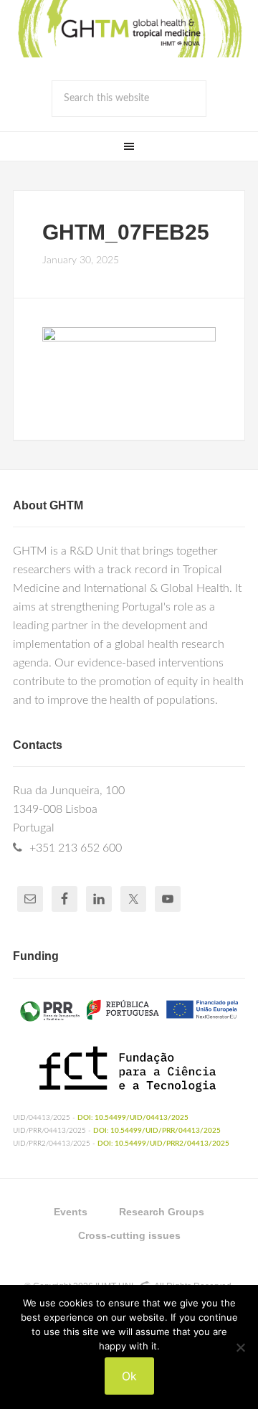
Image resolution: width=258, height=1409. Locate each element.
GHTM (129, 28)
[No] (240, 1347)
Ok (129, 1376)
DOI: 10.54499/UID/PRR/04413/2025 (157, 1130)
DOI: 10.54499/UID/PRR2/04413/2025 (163, 1143)
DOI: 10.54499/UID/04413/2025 (132, 1117)
